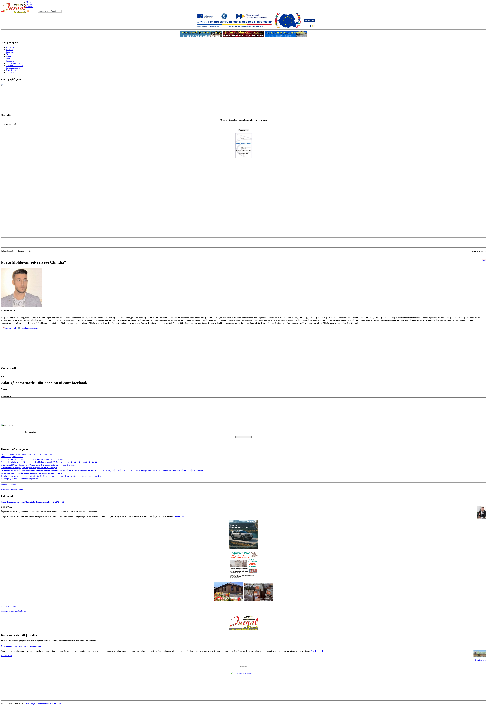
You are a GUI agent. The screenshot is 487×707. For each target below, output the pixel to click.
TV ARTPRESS (12, 72)
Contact (29, 7)
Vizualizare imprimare (29, 328)
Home (28, 2)
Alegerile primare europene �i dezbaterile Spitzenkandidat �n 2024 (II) (32, 502)
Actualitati (10, 47)
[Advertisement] (243, 242)
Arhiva (29, 4)
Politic (8, 56)
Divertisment (11, 70)
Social (8, 59)
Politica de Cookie (8, 485)
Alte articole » (6, 656)
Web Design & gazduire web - (43, 704)
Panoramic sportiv (13, 68)
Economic (10, 61)
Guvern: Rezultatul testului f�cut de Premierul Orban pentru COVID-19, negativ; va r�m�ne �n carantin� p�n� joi (50, 462)
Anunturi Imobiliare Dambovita (13, 611)
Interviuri (9, 52)
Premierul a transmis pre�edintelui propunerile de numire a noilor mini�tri (31, 473)
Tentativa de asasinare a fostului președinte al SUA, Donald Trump (27, 454)
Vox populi (10, 54)
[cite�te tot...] (180, 516)
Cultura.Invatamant (13, 63)
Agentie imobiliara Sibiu (11, 606)
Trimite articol (480, 660)
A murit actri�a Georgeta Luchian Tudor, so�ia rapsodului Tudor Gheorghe (32, 459)
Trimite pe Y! (10, 328)
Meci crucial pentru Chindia (12, 457)
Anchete (9, 50)
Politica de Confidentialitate (12, 489)
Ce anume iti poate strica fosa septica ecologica (21, 646)
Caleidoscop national (14, 66)
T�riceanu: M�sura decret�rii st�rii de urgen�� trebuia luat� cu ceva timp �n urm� (38, 465)
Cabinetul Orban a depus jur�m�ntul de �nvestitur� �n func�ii (29, 468)
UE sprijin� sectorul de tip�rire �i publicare (20, 479)
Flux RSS (34, 11)
